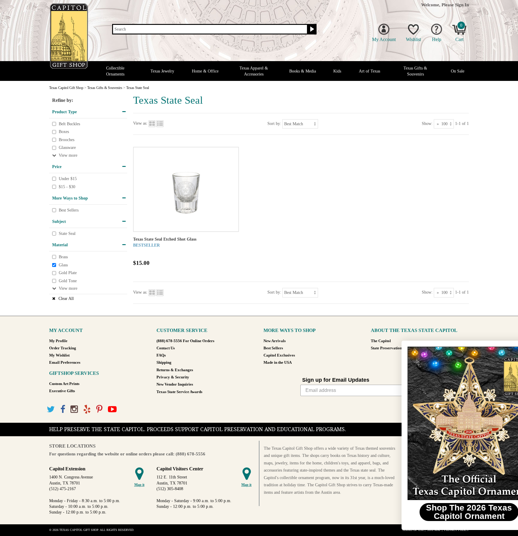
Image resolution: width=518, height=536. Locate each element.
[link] (444, 423)
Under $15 (68, 178)
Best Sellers (69, 210)
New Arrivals (274, 341)
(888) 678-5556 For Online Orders (185, 341)
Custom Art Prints (64, 384)
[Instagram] (74, 409)
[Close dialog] (504, 348)
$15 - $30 (67, 187)
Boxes (64, 131)
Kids (337, 71)
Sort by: (274, 123)
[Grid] (152, 123)
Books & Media (302, 71)
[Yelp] (87, 409)
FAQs (161, 355)
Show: (427, 123)
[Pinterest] (99, 409)
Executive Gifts (62, 391)
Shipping (163, 362)
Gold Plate (68, 273)
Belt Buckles (69, 124)
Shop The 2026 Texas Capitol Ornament (445, 512)
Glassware (67, 148)
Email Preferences (64, 362)
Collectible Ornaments (115, 71)
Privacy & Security (172, 377)
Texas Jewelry (162, 71)
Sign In (462, 4)
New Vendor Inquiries (174, 384)
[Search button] (311, 29)
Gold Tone (68, 281)
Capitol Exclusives (279, 355)
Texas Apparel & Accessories (254, 71)
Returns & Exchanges (174, 370)
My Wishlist (59, 355)
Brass (63, 257)
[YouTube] (112, 409)
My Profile (58, 341)
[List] (159, 123)
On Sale (457, 71)
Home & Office (205, 71)
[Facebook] (62, 409)
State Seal (67, 233)
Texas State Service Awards (179, 392)
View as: (140, 123)
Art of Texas (369, 71)
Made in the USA (277, 362)
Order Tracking (62, 348)
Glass (63, 265)
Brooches (66, 140)
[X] (51, 409)
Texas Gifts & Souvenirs (415, 71)
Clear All (66, 298)
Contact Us (165, 348)
